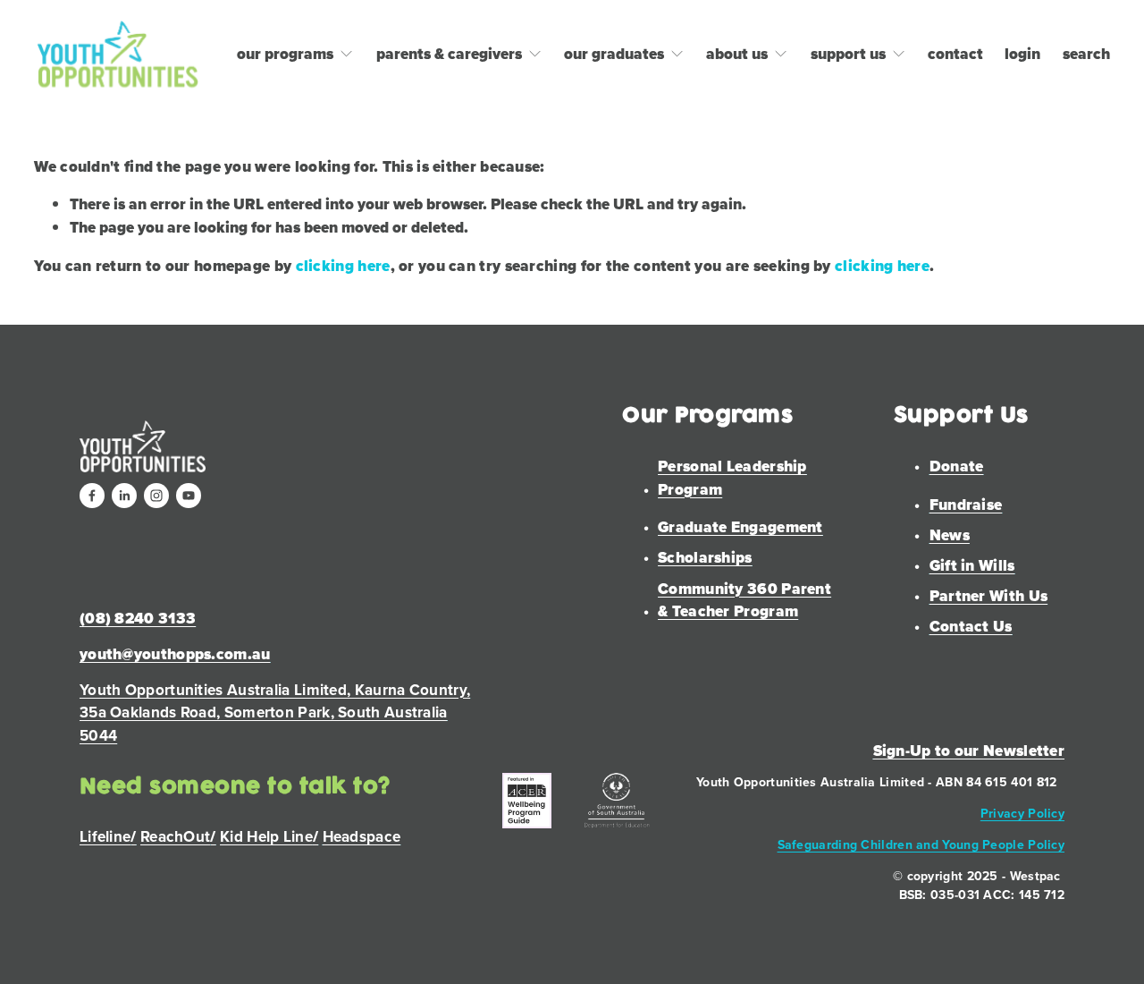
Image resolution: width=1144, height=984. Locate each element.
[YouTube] (188, 495)
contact (955, 54)
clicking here (343, 266)
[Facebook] (92, 495)
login (1022, 54)
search (1086, 54)
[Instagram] (156, 495)
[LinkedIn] (124, 495)
